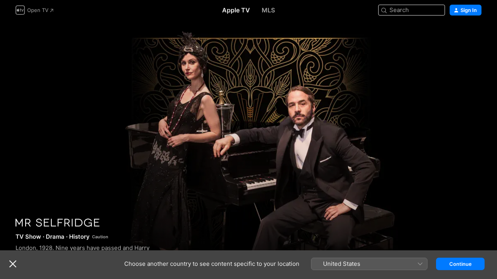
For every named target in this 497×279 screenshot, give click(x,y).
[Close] (12, 263)
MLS (268, 10)
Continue (460, 264)
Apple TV (236, 10)
